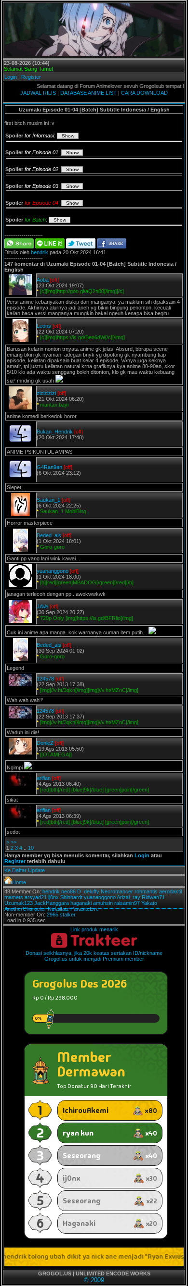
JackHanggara (51, 903)
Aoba (43, 280)
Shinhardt (71, 897)
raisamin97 (127, 903)
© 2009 (94, 1280)
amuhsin (103, 903)
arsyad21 (36, 897)
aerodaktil (170, 891)
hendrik (39, 252)
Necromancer (117, 891)
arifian (44, 778)
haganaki (81, 903)
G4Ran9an (49, 467)
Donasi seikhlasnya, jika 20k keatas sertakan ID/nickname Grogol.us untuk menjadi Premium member (94, 956)
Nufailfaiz (58, 909)
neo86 (68, 891)
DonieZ (45, 743)
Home (19, 882)
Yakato (149, 903)
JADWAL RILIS (38, 93)
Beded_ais (49, 535)
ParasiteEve (84, 909)
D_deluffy (88, 891)
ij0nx (53, 897)
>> (13, 842)
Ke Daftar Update (24, 870)
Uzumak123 (18, 903)
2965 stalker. (62, 914)
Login (10, 77)
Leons (44, 326)
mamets (13, 897)
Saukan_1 (48, 500)
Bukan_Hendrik (55, 431)
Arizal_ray (128, 897)
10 (31, 848)
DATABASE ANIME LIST (88, 93)
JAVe (42, 606)
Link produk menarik (94, 929)
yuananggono (52, 571)
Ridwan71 (153, 897)
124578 (45, 678)
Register (31, 77)
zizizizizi (46, 393)
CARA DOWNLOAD (144, 93)
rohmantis (146, 891)
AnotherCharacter (25, 909)
